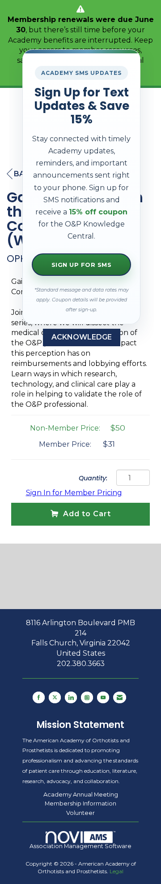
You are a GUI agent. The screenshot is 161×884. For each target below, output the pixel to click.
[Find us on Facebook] (39, 697)
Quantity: (93, 478)
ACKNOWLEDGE (81, 337)
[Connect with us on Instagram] (87, 697)
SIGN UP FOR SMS (81, 264)
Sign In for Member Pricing (74, 492)
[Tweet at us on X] (55, 697)
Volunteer (80, 812)
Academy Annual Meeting (80, 794)
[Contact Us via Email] (119, 697)
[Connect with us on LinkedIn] (71, 697)
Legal (116, 871)
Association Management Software (80, 846)
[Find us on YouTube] (103, 697)
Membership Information (80, 803)
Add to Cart (87, 513)
